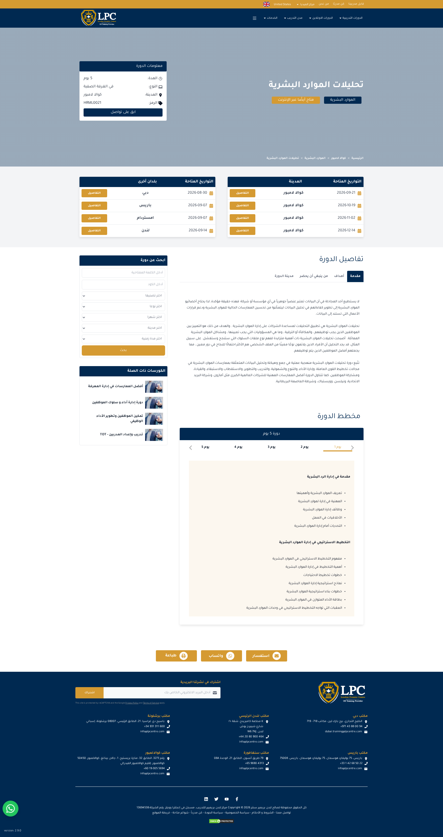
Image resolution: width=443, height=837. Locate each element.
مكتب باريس (358, 753)
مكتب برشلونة (159, 716)
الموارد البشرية (315, 158)
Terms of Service (151, 703)
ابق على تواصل (123, 112)
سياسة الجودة (214, 812)
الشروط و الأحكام (263, 812)
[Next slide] (191, 448)
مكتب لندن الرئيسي (254, 716)
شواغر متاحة (181, 812)
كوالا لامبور (338, 158)
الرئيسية (357, 158)
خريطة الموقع (161, 812)
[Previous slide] (352, 448)
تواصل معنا (283, 812)
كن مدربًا (338, 4)
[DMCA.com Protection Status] (221, 821)
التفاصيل (242, 193)
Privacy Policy (131, 703)
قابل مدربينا (356, 4)
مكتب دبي (360, 716)
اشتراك (90, 692)
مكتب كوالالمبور (157, 753)
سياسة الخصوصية (237, 812)
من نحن (324, 4)
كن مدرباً (196, 812)
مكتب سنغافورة (256, 753)
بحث (123, 350)
